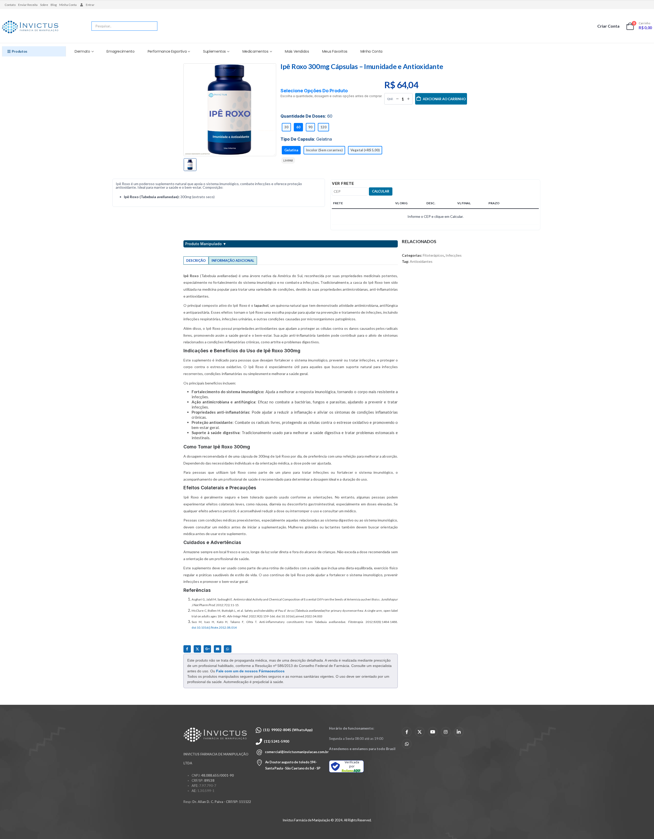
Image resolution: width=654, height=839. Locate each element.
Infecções (454, 255)
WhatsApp (227, 649)
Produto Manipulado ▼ (205, 244)
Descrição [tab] (196, 260)
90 (310, 127)
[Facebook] (407, 732)
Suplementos (214, 51)
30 (286, 127)
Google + (207, 649)
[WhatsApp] (407, 744)
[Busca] (150, 26)
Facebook (187, 649)
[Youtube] (433, 732)
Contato (10, 5)
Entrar (90, 5)
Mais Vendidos (297, 51)
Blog (54, 5)
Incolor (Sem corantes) (324, 150)
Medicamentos (255, 51)
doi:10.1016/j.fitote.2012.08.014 (214, 627)
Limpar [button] (288, 160)
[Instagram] (446, 732)
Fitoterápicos (433, 255)
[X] (420, 732)
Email (217, 649)
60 (298, 127)
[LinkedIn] (459, 732)
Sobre (44, 5)
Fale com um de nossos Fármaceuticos (250, 671)
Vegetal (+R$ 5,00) (365, 150)
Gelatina (291, 150)
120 (323, 127)
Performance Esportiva (167, 51)
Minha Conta (68, 5)
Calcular (380, 191)
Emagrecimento (120, 51)
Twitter (197, 649)
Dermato (82, 51)
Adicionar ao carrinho (444, 99)
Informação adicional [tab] (233, 260)
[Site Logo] (30, 27)
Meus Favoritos (334, 51)
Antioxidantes (421, 261)
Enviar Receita (28, 5)
